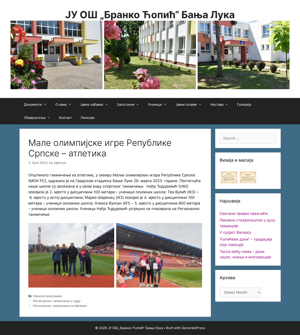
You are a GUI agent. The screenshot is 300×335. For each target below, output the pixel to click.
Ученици (155, 104)
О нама (61, 104)
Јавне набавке (91, 104)
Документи (33, 104)
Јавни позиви (186, 104)
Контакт (65, 118)
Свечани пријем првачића (244, 213)
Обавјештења (34, 118)
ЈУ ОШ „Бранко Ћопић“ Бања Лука (150, 15)
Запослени (125, 104)
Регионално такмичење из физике (60, 306)
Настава (216, 104)
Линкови (87, 118)
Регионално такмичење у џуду (57, 301)
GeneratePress (193, 328)
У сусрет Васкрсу (235, 232)
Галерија (244, 104)
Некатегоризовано (47, 296)
